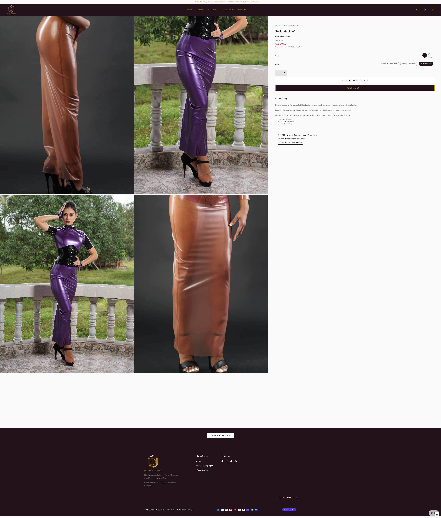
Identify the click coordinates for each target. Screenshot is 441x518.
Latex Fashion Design (157, 510)
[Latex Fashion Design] (11, 10)
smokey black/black (409, 64)
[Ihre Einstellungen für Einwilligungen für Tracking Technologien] (437, 514)
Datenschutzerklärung (184, 510)
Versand (287, 47)
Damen (200, 9)
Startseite (278, 25)
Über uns (242, 9)
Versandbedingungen (204, 465)
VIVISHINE (211, 9)
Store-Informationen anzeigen (290, 142)
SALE (285, 25)
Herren (189, 9)
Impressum (171, 510)
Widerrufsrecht (202, 470)
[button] (417, 9)
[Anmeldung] (425, 9)
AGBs (198, 461)
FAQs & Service (227, 9)
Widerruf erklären (220, 435)
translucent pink (426, 64)
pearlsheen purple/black (389, 64)
